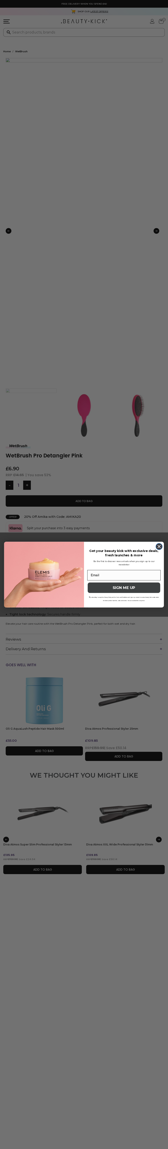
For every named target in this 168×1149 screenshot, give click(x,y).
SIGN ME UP (124, 587)
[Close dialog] (159, 546)
